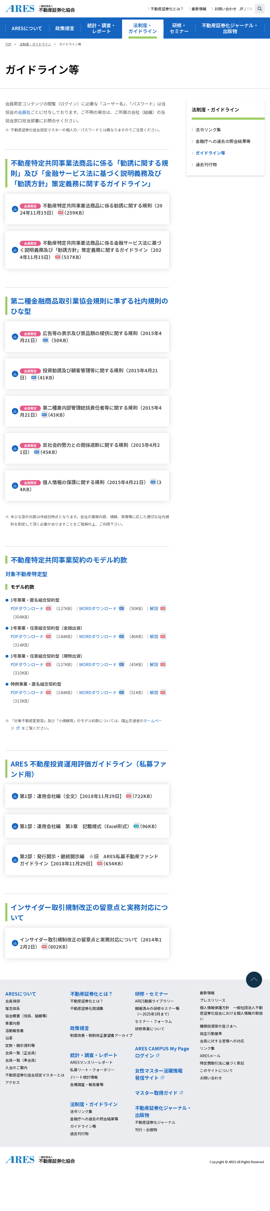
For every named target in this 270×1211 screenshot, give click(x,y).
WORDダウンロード (98, 608)
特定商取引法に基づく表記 (222, 1063)
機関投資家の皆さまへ (218, 1026)
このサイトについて (216, 1070)
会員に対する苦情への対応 (222, 1040)
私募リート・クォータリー (92, 1069)
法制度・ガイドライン (94, 1104)
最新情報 (199, 8)
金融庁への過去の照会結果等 (223, 141)
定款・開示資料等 (20, 1045)
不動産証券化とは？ (167, 8)
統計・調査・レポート (94, 1054)
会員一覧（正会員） (21, 1052)
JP (241, 8)
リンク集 (207, 1048)
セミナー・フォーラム (153, 1021)
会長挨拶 (12, 1001)
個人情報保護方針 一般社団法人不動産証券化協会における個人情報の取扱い (231, 1013)
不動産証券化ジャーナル (155, 1122)
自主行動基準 (211, 1033)
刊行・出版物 (146, 1129)
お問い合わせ (225, 8)
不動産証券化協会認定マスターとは (34, 1075)
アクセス (12, 1082)
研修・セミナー (151, 993)
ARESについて (20, 993)
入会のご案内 (16, 1067)
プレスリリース (212, 1000)
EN (249, 8)
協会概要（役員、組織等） (27, 1015)
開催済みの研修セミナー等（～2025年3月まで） (157, 1011)
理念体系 (12, 1008)
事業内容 (12, 1023)
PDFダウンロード (27, 608)
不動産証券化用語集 (86, 1008)
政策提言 (79, 1027)
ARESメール (210, 1055)
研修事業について (150, 1028)
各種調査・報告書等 (86, 1084)
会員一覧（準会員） (21, 1060)
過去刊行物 (206, 164)
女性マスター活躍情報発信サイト (158, 1074)
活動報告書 (14, 1030)
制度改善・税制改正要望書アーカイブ (101, 1035)
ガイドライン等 (210, 153)
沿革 (9, 1038)
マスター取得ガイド (156, 1092)
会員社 (24, 112)
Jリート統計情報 (84, 1077)
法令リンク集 (208, 129)
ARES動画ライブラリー (154, 1001)
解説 (154, 608)
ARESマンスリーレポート (91, 1062)
